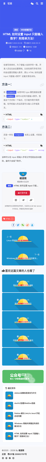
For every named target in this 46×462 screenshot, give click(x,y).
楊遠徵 (21, 450)
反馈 (4, 454)
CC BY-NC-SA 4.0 (35, 206)
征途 (31, 209)
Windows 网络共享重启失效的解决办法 (26, 424)
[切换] (42, 3)
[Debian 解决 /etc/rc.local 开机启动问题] (9, 416)
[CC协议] (9, 458)
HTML (9, 219)
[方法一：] (42, 85)
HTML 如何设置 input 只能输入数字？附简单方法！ (27, 434)
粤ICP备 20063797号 (17, 454)
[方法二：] (42, 127)
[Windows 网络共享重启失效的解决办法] (9, 426)
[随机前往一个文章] (32, 4)
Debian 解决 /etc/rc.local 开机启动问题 (27, 414)
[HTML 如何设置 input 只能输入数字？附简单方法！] (9, 436)
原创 (9, 186)
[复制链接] (31, 200)
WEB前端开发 (26, 30)
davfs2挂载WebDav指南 (24, 403)
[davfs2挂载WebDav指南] (9, 406)
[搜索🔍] (37, 4)
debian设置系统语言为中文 (25, 393)
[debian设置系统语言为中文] (9, 395)
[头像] (23, 172)
